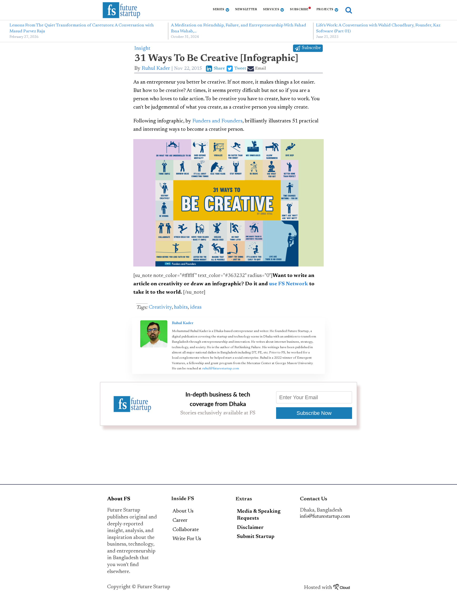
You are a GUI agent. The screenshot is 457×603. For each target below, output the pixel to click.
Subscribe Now (314, 413)
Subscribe (299, 9)
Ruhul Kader (156, 68)
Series (218, 9)
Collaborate (186, 530)
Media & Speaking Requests (259, 515)
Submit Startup (255, 536)
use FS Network (288, 284)
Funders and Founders (217, 121)
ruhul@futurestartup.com (220, 368)
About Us (183, 511)
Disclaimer (250, 527)
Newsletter (246, 9)
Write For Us (187, 539)
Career (180, 520)
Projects (325, 9)
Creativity (160, 307)
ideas (196, 307)
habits (181, 307)
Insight (142, 48)
